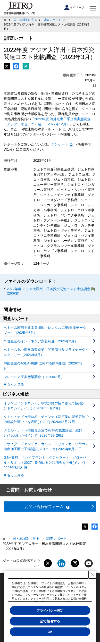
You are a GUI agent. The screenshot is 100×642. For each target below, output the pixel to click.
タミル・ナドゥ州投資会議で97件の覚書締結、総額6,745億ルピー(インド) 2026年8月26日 (43, 432)
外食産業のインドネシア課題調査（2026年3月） (41, 341)
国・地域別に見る (25, 20)
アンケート (59, 144)
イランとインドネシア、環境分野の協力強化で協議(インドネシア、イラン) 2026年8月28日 (45, 405)
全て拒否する (50, 621)
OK (50, 632)
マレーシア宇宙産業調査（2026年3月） (34, 377)
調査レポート (52, 20)
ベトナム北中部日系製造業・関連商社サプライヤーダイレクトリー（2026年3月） (46, 352)
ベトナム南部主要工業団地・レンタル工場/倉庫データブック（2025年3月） (45, 330)
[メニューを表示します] (92, 8)
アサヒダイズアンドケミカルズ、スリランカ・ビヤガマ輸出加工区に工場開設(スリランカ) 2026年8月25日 (46, 446)
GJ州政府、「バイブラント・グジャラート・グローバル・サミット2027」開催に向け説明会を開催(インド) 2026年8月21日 (45, 463)
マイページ (77, 7)
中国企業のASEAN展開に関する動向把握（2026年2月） (43, 365)
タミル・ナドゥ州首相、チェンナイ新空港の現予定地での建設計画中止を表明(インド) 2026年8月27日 (46, 419)
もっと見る (15, 384)
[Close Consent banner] (92, 574)
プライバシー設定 (50, 610)
